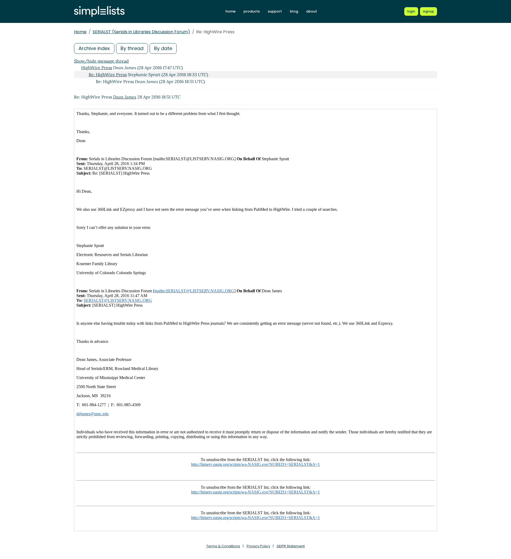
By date (163, 48)
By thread (132, 48)
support (275, 11)
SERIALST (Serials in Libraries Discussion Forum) (141, 32)
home (230, 11)
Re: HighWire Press (108, 74)
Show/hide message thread (101, 61)
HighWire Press (96, 67)
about (311, 11)
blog (294, 11)
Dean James (124, 97)
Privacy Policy (258, 546)
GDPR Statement (291, 546)
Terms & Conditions (223, 546)
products (252, 11)
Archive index (94, 48)
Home (80, 32)
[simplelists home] (99, 11)
